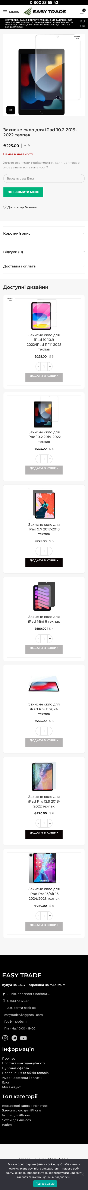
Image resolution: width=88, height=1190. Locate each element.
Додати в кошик (44, 560)
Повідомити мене (23, 192)
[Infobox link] (44, 2)
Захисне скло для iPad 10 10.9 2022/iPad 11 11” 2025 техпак (44, 342)
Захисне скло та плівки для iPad (33, 22)
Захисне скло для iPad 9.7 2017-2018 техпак (44, 529)
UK (82, 26)
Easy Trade (11, 20)
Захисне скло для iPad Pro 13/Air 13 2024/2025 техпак (44, 894)
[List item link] (44, 1001)
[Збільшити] (10, 110)
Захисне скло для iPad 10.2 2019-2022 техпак (44, 437)
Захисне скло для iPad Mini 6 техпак (44, 619)
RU (82, 21)
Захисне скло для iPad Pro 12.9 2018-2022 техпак (44, 801)
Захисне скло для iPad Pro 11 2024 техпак (44, 709)
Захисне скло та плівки (34, 20)
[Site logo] (44, 11)
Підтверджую (45, 1183)
